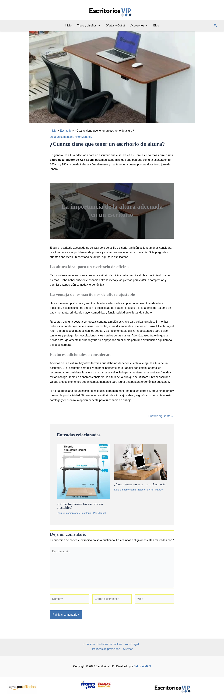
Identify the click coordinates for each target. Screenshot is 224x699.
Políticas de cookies (109, 644)
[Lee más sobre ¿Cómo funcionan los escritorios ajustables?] (83, 471)
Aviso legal (132, 644)
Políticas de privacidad (106, 648)
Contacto (89, 644)
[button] (98, 25)
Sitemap (128, 648)
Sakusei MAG (142, 666)
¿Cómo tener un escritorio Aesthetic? (140, 484)
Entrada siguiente (161, 416)
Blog (156, 25)
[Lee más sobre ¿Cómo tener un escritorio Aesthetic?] (140, 461)
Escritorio (86, 513)
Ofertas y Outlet (115, 25)
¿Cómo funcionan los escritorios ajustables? (80, 505)
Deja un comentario (62, 136)
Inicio (68, 25)
